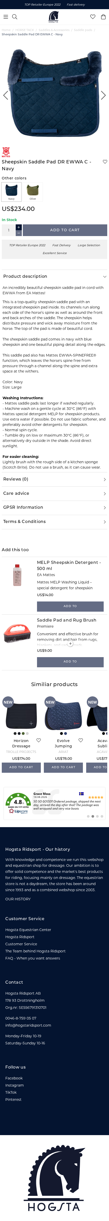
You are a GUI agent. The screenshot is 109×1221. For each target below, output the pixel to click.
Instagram (14, 1085)
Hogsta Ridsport (19, 937)
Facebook (14, 1078)
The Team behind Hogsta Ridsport (35, 951)
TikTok (10, 1092)
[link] (54, 803)
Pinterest (13, 1099)
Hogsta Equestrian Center (28, 930)
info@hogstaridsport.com (28, 1025)
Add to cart (65, 230)
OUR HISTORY (18, 899)
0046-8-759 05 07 (20, 1018)
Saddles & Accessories (54, 30)
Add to (70, 606)
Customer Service (21, 944)
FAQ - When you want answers (32, 958)
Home (6, 30)
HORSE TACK (24, 30)
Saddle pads (83, 30)
